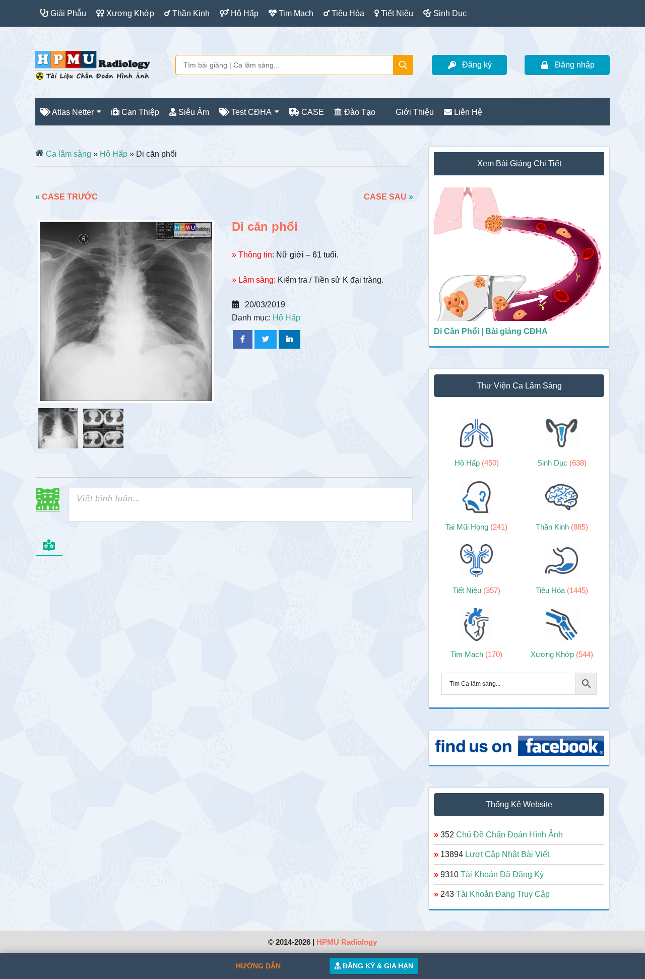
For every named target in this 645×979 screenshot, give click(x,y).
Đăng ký (477, 64)
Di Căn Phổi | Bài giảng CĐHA (491, 331)
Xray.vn (92, 65)
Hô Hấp (113, 154)
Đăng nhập (575, 64)
